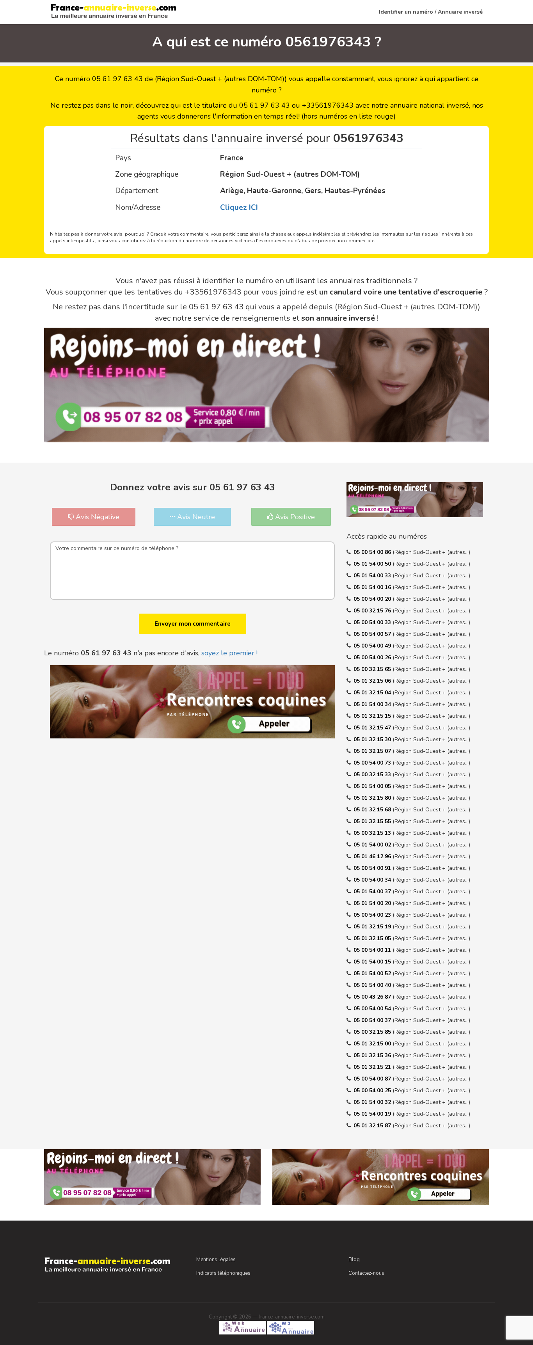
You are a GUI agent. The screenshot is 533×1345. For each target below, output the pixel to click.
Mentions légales (216, 1259)
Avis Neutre (195, 517)
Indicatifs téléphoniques (223, 1273)
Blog (354, 1259)
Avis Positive (294, 517)
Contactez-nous (366, 1273)
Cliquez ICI (239, 207)
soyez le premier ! (229, 653)
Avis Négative (96, 517)
